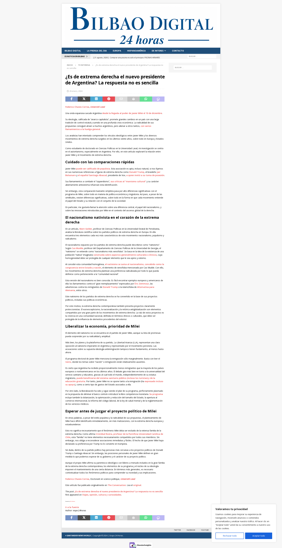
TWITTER (177, 530)
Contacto (178, 50)
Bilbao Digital (73, 50)
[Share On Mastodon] (158, 99)
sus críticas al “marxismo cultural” (128, 181)
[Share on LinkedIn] (96, 99)
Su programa (156, 394)
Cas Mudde (77, 248)
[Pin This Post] (109, 99)
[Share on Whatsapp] (146, 99)
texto (68, 361)
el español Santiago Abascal (92, 175)
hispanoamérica (136, 50)
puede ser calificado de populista (93, 168)
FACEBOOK (191, 530)
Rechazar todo (230, 535)
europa (117, 50)
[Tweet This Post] (84, 99)
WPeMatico (72, 501)
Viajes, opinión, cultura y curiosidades (101, 494)
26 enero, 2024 (75, 91)
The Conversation (117, 485)
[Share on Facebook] (71, 99)
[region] (244, 523)
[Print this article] (133, 99)
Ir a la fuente (72, 507)
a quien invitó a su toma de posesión (145, 175)
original (137, 485)
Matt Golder (85, 228)
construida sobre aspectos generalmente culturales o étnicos (125, 254)
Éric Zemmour (142, 283)
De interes (157, 50)
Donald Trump (136, 172)
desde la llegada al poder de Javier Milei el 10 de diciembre (132, 113)
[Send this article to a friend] (121, 99)
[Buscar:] (202, 56)
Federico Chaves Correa (77, 106)
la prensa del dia (97, 50)
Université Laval (97, 106)
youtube (205, 530)
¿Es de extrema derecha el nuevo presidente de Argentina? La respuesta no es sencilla (118, 491)
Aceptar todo (258, 535)
